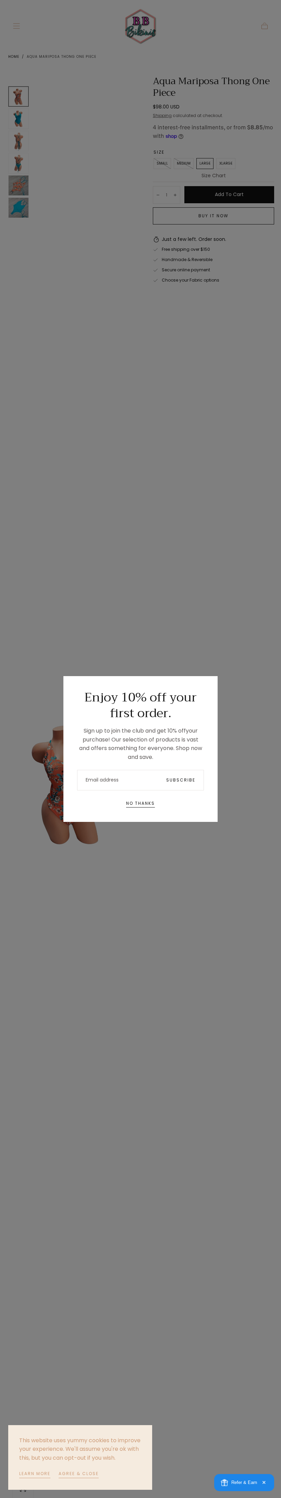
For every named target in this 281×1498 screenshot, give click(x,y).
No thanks (140, 803)
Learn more (34, 1473)
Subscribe (180, 780)
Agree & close (79, 1473)
